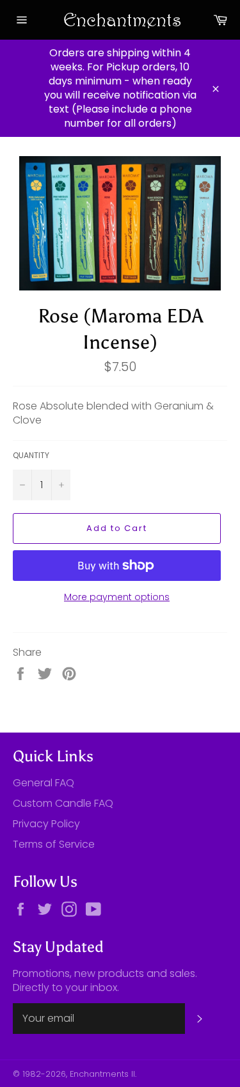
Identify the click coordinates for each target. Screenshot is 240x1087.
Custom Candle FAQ (63, 803)
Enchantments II (102, 1073)
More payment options (117, 597)
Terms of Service (54, 844)
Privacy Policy (46, 823)
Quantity (31, 455)
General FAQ (43, 782)
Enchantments (120, 19)
